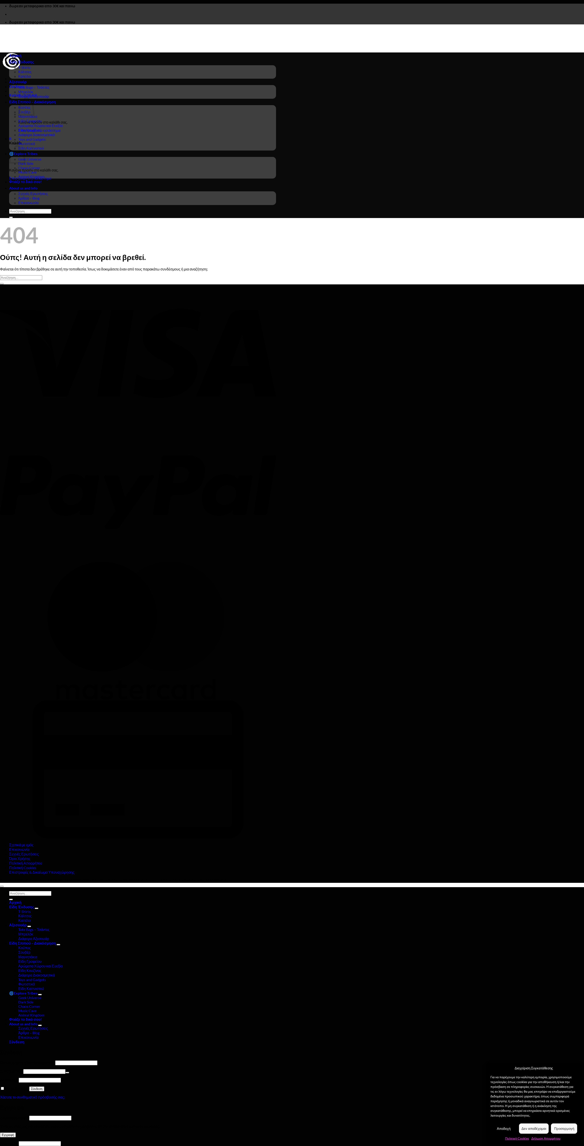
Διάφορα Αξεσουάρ (33, 96)
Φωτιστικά (26, 143)
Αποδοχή (504, 1128)
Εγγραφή (8, 1135)
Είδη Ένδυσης (21, 62)
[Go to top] (2, 886)
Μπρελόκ (25, 92)
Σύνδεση (36, 1089)
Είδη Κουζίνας (29, 130)
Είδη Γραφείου (30, 121)
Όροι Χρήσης (19, 858)
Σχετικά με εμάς (21, 845)
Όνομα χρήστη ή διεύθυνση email (27, 1062)
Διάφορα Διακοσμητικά (36, 135)
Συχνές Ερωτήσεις (33, 193)
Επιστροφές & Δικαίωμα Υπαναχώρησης (41, 872)
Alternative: (9, 1080)
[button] (16, 86)
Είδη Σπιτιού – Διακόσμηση (32, 943)
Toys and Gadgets (32, 139)
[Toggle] (36, 908)
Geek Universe (29, 159)
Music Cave (27, 172)
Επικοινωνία (28, 202)
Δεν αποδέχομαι (533, 1128)
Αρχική (15, 55)
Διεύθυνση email (14, 1117)
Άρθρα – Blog (28, 198)
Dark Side (25, 163)
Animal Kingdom (31, 176)
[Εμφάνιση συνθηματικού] (67, 1072)
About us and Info (23, 188)
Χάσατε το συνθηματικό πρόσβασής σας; (32, 1097)
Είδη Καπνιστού (31, 148)
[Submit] (11, 217)
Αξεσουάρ (18, 82)
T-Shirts (24, 67)
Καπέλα (24, 76)
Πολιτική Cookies (517, 1138)
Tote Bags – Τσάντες (34, 87)
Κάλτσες (25, 72)
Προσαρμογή (564, 1128)
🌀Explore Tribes (23, 993)
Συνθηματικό (11, 1071)
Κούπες (24, 948)
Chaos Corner (29, 168)
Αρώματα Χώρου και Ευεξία (40, 125)
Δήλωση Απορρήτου (546, 1138)
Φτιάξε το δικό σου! (25, 181)
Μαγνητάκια (27, 116)
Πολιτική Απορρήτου (25, 863)
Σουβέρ (24, 952)
